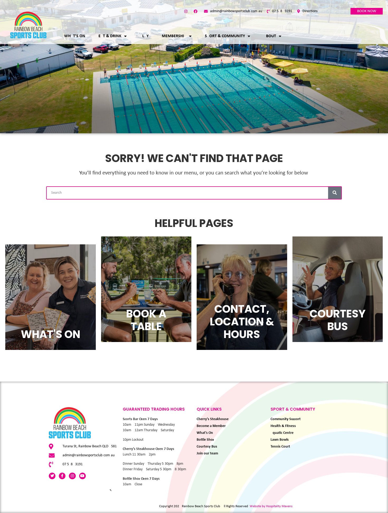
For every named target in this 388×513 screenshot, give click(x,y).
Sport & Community (225, 36)
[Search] (334, 193)
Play (144, 36)
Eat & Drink (109, 36)
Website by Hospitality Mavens (271, 506)
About (269, 36)
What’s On (74, 36)
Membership (174, 36)
